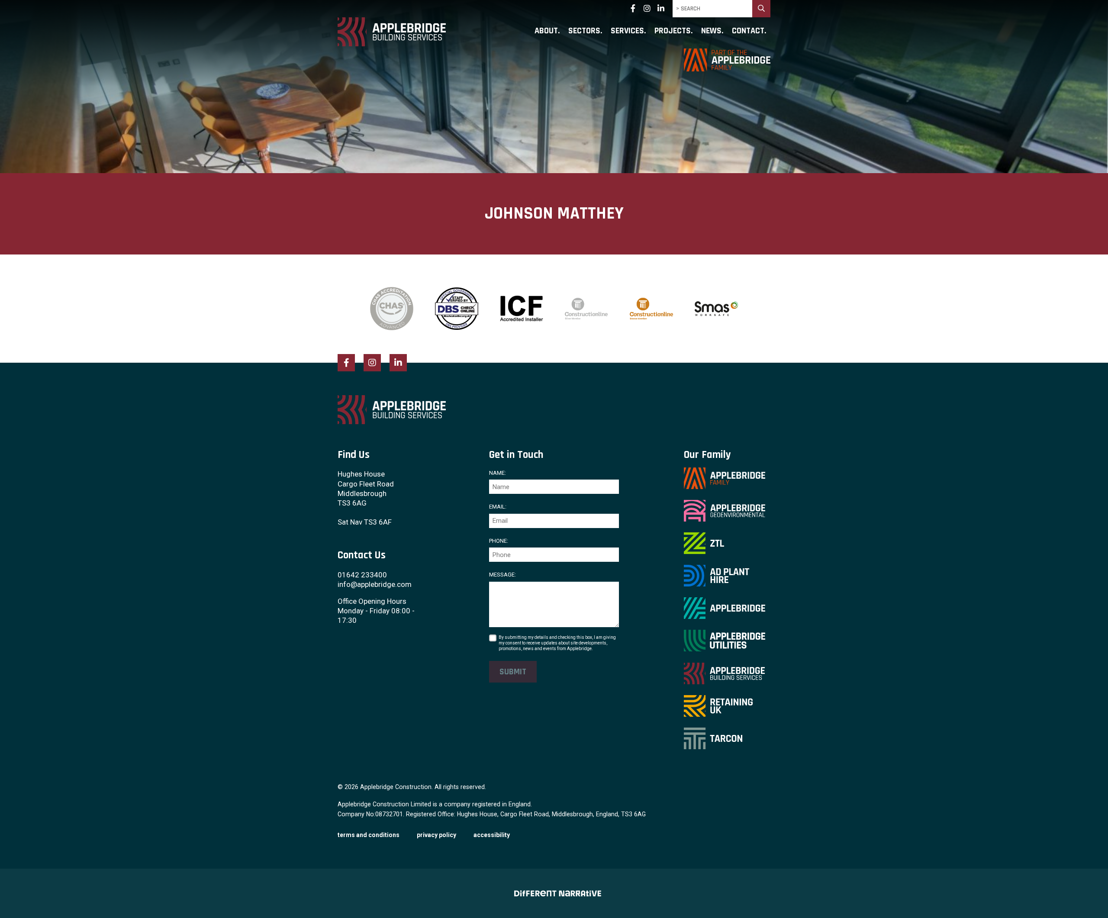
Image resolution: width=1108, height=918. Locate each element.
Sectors (584, 31)
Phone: (498, 541)
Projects (672, 31)
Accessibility (491, 834)
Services (627, 31)
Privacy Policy (436, 834)
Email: (497, 506)
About (546, 31)
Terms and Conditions (368, 834)
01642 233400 (362, 574)
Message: (502, 574)
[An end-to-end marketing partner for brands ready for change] (554, 893)
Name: (497, 473)
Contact (748, 31)
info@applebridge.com (375, 584)
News (711, 31)
